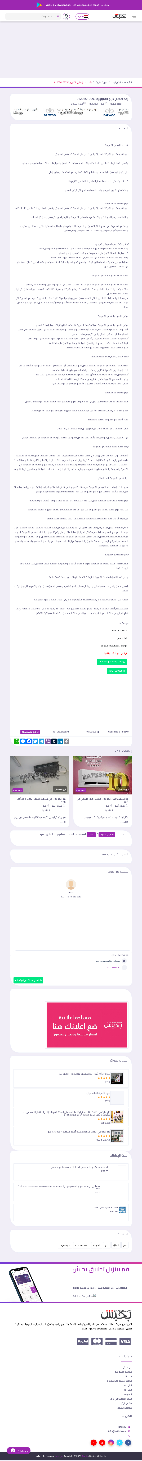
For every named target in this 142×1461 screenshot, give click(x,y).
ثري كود (59, 1456)
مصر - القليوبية (96, 104)
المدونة (128, 1394)
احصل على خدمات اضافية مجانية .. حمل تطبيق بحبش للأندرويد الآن (77, 5)
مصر (81, 16)
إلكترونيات (116, 82)
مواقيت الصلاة (124, 1408)
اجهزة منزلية (102, 82)
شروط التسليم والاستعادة (119, 1381)
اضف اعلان (22, 1451)
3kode (85, 1456)
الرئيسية (128, 82)
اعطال (116, 1245)
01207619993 (81, 1245)
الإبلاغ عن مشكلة (30, 732)
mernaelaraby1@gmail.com (108, 961)
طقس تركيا (126, 1403)
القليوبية (96, 1245)
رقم (125, 1245)
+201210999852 (116, 671)
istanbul (122, 1427)
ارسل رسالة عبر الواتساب (111, 661)
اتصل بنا (128, 1390)
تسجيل (91, 834)
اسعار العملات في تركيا (121, 1399)
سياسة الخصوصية (123, 1372)
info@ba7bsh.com (117, 1431)
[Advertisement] (71, 52)
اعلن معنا (127, 1385)
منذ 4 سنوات (77, 104)
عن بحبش (127, 1367)
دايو (107, 1245)
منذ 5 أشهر (119, 806)
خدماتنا (128, 1376)
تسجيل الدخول (107, 834)
